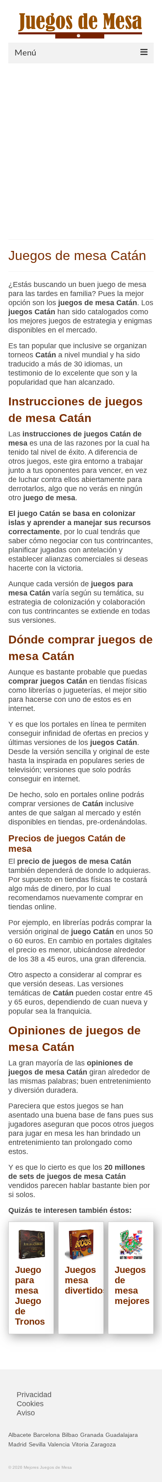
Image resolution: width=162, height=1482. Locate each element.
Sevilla (37, 1444)
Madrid (17, 1444)
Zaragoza (103, 1444)
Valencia (59, 1444)
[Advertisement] (81, 148)
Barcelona (46, 1434)
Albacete (19, 1434)
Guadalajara (122, 1434)
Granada (91, 1434)
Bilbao (70, 1434)
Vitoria (80, 1444)
